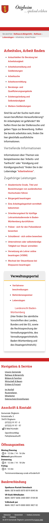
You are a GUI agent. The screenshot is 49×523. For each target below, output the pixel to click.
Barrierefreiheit (19, 514)
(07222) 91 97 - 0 (12, 422)
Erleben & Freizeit (13, 384)
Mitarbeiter (10, 396)
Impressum (13, 517)
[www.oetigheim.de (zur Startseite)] (24, 13)
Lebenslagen (8, 37)
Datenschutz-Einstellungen (17, 399)
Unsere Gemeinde (13, 372)
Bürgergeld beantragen (19, 198)
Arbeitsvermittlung (17, 81)
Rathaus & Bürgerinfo (23, 34)
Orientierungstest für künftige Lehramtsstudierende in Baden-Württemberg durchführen (23, 217)
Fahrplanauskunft (13, 436)
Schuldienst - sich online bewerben (25, 236)
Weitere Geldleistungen (19, 106)
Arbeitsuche (14, 76)
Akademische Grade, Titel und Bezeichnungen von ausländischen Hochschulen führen (25, 189)
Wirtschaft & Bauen (13, 381)
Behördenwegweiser (22, 295)
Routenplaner (11, 393)
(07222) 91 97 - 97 (13, 425)
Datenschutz (7, 514)
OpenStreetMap (12, 433)
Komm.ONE (38, 520)
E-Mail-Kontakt (11, 428)
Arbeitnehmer (25, 171)
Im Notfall (9, 389)
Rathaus (37, 34)
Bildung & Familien (13, 378)
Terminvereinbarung (14, 473)
